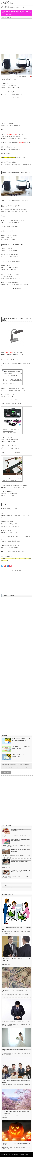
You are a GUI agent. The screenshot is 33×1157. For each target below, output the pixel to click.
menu (30, 2)
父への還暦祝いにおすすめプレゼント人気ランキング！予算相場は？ (16, 764)
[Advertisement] (16, 36)
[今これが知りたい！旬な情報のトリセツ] (7, 3)
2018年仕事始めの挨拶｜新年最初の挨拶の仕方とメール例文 (15, 1021)
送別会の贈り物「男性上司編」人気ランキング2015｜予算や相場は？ (21, 840)
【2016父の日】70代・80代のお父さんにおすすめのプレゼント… (21, 755)
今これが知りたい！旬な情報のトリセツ (13, 1154)
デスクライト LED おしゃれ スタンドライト (12, 478)
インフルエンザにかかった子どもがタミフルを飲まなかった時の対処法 (21, 871)
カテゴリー (4, 885)
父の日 (9, 17)
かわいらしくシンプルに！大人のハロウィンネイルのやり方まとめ (21, 830)
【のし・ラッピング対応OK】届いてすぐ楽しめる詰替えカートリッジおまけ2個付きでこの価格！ (12, 381)
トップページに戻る (6, 772)
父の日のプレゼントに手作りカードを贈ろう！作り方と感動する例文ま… (21, 739)
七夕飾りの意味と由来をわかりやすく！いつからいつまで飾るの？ (17, 767)
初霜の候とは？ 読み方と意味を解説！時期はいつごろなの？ (20, 850)
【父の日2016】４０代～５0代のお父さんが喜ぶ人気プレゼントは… (21, 747)
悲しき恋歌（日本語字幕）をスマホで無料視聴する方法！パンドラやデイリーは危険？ (21, 860)
